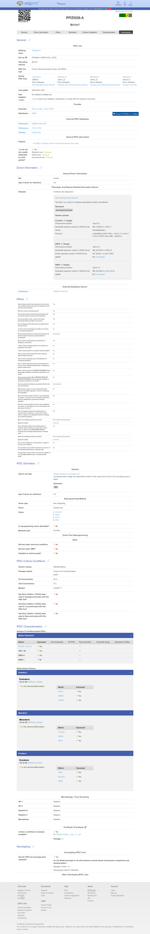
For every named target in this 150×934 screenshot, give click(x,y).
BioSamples (23, 123)
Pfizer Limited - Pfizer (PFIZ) (43, 109)
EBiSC (34, 113)
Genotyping (126, 32)
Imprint (43, 910)
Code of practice (47, 893)
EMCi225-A (62, 77)
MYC (57, 520)
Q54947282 (36, 132)
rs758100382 (100, 257)
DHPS (57, 244)
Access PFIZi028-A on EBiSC (126, 114)
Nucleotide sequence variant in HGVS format (72, 226)
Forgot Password (117, 895)
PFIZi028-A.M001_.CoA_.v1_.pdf (68, 834)
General (24, 32)
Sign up (114, 893)
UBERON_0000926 (34, 722)
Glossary (67, 898)
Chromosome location (63, 223)
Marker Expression (26, 635)
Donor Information (41, 32)
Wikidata (22, 132)
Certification (68, 893)
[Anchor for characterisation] (45, 626)
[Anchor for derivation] (38, 463)
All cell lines (22, 893)
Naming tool (92, 895)
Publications (22, 918)
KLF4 (57, 517)
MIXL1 (60, 740)
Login (130, 4)
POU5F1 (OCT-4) (25, 646)
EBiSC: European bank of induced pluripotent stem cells (56, 143)
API (89, 898)
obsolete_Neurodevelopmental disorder (73, 84)
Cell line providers (24, 907)
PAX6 (60, 772)
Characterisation (109, 32)
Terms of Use (46, 907)
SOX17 (61, 691)
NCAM (60, 736)
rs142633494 (100, 274)
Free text (58, 233)
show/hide (21, 100)
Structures (91, 893)
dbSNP (58, 257)
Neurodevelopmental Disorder (43, 84)
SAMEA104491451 (60, 291)
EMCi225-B (94, 77)
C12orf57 (59, 220)
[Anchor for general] (29, 40)
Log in (113, 890)
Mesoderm (22, 713)
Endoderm (22, 672)
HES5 (60, 781)
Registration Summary (124, 11)
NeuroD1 (61, 776)
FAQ (66, 890)
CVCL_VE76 (36, 128)
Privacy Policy (98, 9)
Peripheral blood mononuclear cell (66, 474)
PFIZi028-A (36, 50)
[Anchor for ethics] (26, 299)
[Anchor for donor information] (40, 167)
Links (43, 895)
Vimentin (61, 732)
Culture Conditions (90, 32)
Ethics (58, 32)
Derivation (72, 32)
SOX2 (57, 514)
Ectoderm (22, 753)
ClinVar (58, 230)
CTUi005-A (36, 77)
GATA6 (60, 695)
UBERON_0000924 (34, 762)
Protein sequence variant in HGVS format (71, 253)
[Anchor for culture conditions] (48, 561)
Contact (90, 900)
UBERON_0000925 (34, 682)
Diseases (21, 915)
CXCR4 (61, 700)
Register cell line (24, 890)
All (21, 895)
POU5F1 (58, 512)
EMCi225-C (127, 77)
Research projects (25, 910)
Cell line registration (71, 895)
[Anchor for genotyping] (33, 846)
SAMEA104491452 (39, 123)
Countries (21, 912)
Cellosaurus (23, 128)
